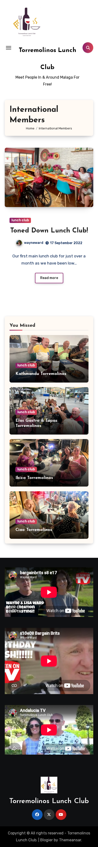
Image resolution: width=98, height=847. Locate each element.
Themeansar (70, 840)
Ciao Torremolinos (33, 530)
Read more (49, 278)
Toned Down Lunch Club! (49, 230)
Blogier (46, 840)
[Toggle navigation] (8, 48)
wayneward (33, 243)
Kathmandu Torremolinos (40, 374)
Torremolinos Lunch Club (49, 801)
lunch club (20, 220)
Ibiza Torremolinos (34, 478)
